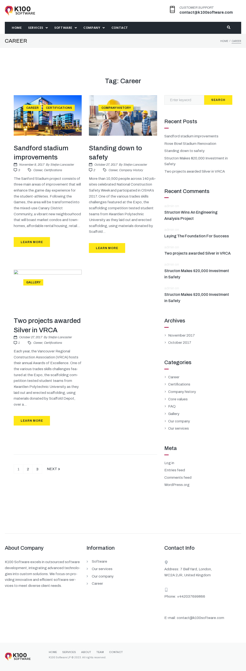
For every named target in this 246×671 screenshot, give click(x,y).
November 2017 (181, 335)
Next (52, 467)
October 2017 (179, 342)
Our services (178, 428)
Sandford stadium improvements (191, 136)
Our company (179, 421)
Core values (178, 399)
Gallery (33, 282)
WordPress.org (177, 485)
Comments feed (177, 477)
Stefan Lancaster (62, 164)
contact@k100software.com (206, 12)
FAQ (172, 406)
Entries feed (174, 470)
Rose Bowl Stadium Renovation (190, 144)
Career (32, 108)
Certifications (59, 108)
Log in (169, 463)
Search (218, 100)
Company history (116, 108)
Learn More (32, 242)
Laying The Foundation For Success (196, 236)
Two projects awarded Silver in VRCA (194, 171)
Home (224, 41)
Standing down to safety (184, 151)
